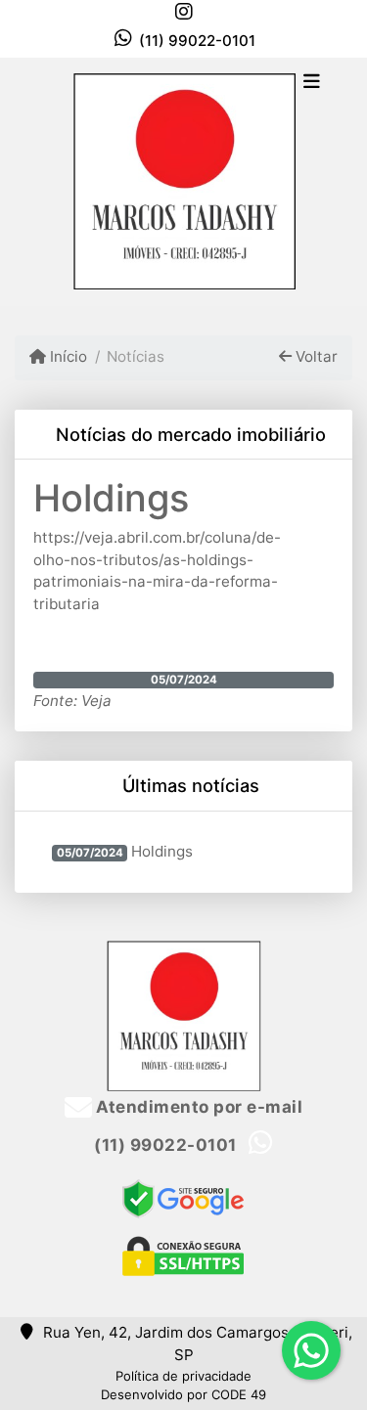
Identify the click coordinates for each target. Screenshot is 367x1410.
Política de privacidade (183, 1376)
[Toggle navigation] (312, 83)
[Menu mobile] (183, 181)
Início (66, 356)
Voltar (315, 356)
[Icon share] (184, 11)
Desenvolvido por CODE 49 (183, 1394)
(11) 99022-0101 (197, 40)
